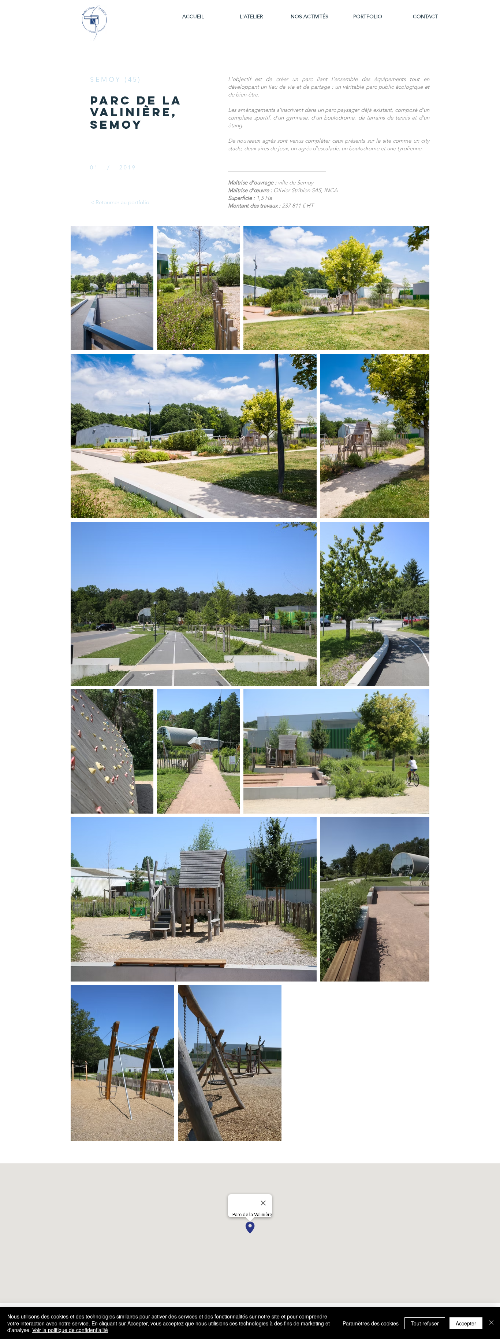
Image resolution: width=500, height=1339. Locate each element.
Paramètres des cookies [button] (371, 1323)
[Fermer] (491, 1323)
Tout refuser (425, 1323)
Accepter (466, 1323)
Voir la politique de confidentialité (70, 1330)
